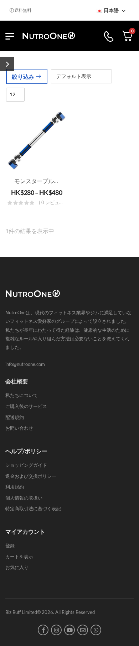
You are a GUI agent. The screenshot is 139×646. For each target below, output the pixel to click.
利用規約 (14, 487)
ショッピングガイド (26, 465)
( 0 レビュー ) (52, 202)
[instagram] (56, 630)
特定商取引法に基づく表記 (33, 508)
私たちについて (21, 395)
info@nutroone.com (25, 364)
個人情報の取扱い (23, 498)
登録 (10, 545)
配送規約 (14, 417)
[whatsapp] (96, 630)
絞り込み (23, 76)
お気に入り (17, 567)
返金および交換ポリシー (30, 476)
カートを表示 (19, 556)
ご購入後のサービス (26, 406)
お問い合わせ (19, 428)
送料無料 (22, 10)
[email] (82, 630)
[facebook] (43, 630)
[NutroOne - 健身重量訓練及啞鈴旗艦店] (48, 35)
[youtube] (69, 630)
